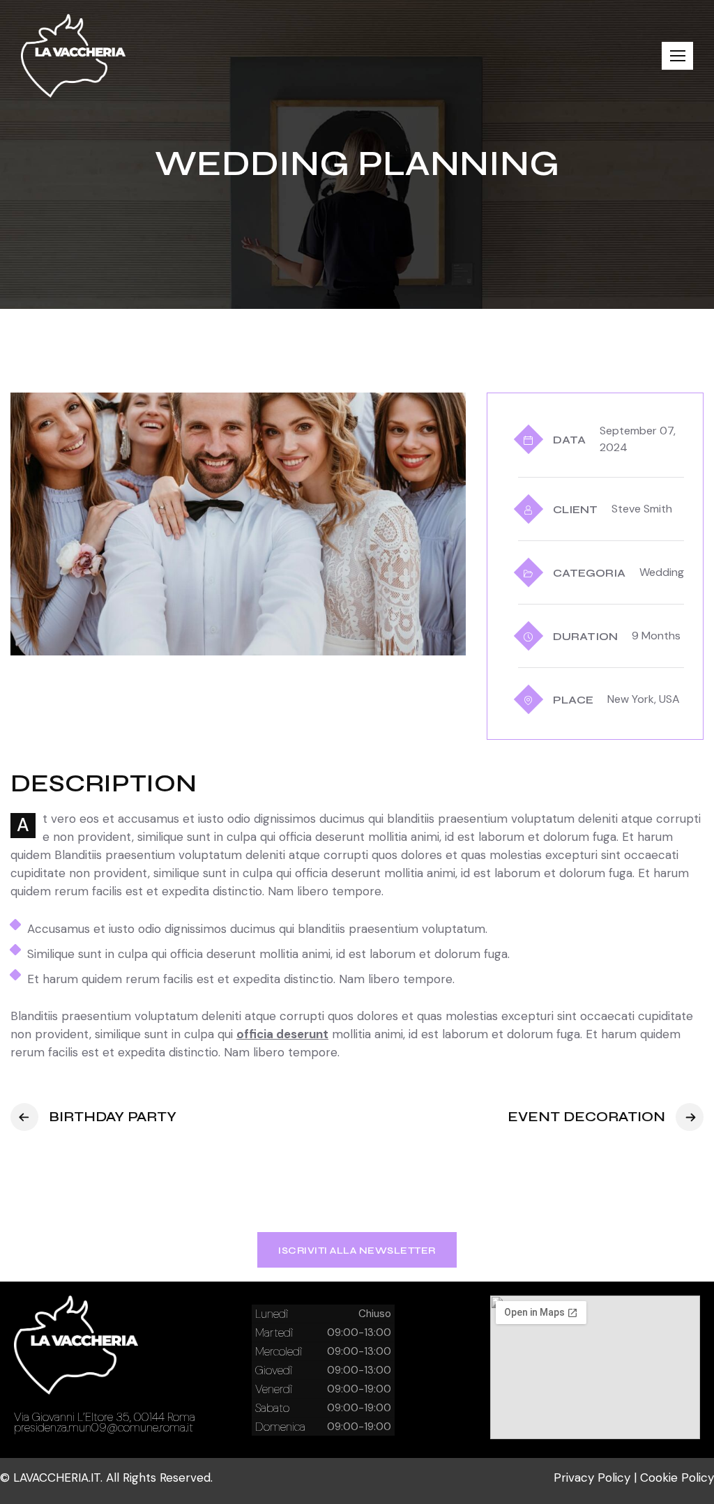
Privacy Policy (592, 1477)
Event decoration (586, 1116)
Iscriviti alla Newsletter (357, 1250)
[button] (677, 56)
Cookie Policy (677, 1477)
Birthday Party (112, 1116)
